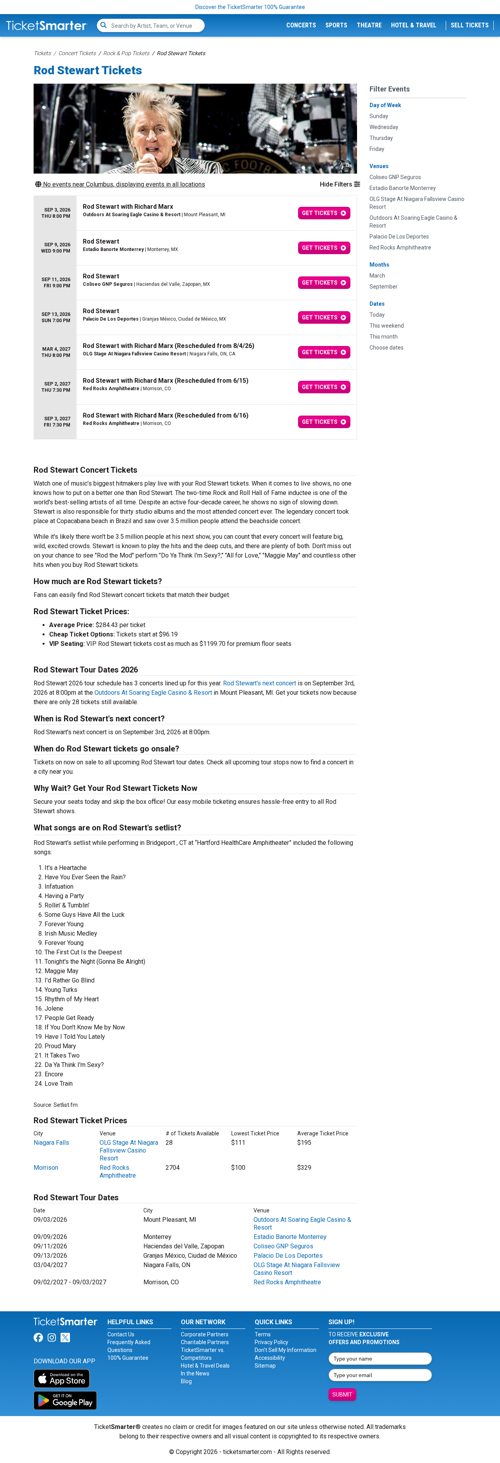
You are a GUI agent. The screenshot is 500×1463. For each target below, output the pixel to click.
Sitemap (265, 1366)
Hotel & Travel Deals (205, 1366)
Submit (342, 1394)
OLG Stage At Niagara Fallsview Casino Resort (129, 1150)
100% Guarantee (127, 1358)
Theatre (369, 25)
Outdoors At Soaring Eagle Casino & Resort (153, 692)
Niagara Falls (51, 1142)
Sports (336, 25)
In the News (195, 1373)
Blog (186, 1381)
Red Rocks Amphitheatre (118, 1171)
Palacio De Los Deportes (288, 1255)
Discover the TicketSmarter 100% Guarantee (250, 7)
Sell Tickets (470, 25)
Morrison (46, 1167)
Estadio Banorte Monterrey (290, 1237)
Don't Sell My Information (285, 1350)
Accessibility (270, 1358)
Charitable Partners (205, 1342)
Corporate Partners (205, 1334)
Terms (263, 1334)
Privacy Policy (271, 1342)
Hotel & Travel (413, 25)
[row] (195, 213)
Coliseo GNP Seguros (283, 1246)
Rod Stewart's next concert (259, 683)
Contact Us (120, 1334)
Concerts (301, 25)
